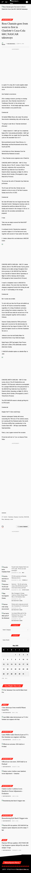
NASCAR (26, 517)
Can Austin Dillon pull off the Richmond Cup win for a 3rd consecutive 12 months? (19, 615)
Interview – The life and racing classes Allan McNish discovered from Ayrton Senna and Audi (19, 586)
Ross (3, 519)
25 (27, 669)
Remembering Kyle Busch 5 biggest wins (15, 818)
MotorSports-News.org (22, 869)
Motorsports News (7, 19)
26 (3, 674)
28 (11, 674)
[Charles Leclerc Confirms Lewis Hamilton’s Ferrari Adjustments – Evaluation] (15, 778)
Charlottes (10, 517)
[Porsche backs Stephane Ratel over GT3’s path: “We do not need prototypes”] (6, 569)
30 (19, 674)
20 (7, 669)
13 (7, 664)
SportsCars (25, 589)
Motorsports (11, 43)
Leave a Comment (23, 526)
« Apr (3, 678)
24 (23, 669)
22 (15, 669)
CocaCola (21, 517)
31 (23, 674)
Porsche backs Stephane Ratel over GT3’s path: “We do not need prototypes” (20, 568)
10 (23, 659)
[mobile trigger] (3, 2)
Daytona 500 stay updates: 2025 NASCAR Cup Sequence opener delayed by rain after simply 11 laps (15, 845)
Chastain (16, 517)
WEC (23, 572)
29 (15, 674)
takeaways (7, 519)
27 (7, 674)
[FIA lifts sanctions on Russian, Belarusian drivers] (6, 578)
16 (19, 664)
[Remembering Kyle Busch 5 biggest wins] (15, 808)
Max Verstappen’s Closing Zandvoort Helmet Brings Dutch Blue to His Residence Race (19, 595)
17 (23, 664)
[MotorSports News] (15, 2)
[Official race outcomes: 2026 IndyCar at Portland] (15, 751)
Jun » (6, 678)
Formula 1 (25, 580)
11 (27, 659)
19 (3, 669)
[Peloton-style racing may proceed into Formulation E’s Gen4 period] (6, 606)
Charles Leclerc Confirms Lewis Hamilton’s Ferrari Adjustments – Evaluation (12, 791)
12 (3, 664)
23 (19, 669)
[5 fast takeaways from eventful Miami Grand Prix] (15, 697)
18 (27, 664)
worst (11, 519)
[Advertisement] (15, 66)
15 (15, 664)
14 (11, 664)
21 (11, 669)
